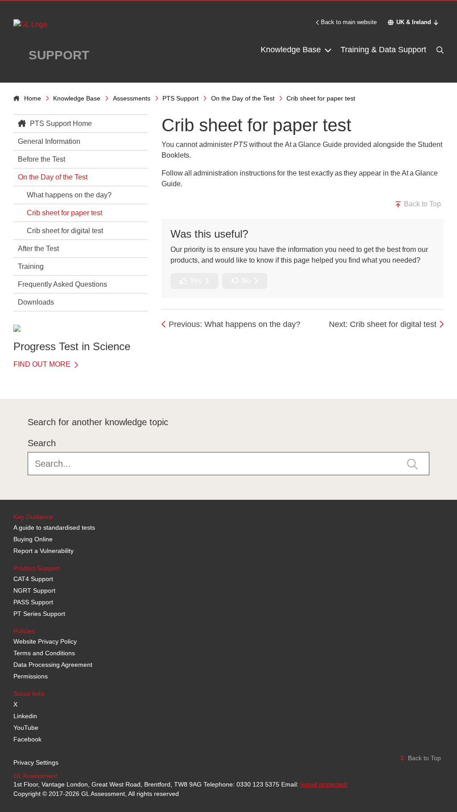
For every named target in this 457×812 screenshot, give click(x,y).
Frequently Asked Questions (62, 284)
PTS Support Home (60, 123)
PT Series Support (39, 613)
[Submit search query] (412, 463)
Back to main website (349, 22)
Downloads (36, 302)
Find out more (42, 364)
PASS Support (33, 602)
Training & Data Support (383, 49)
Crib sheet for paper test (64, 213)
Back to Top (421, 204)
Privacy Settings (35, 762)
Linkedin (25, 716)
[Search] (439, 49)
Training (31, 266)
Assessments (131, 98)
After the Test (38, 248)
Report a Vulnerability (43, 550)
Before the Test (41, 159)
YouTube (25, 727)
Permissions (30, 676)
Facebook (27, 739)
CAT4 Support (33, 578)
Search (42, 443)
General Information (49, 141)
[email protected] (324, 784)
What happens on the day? (69, 195)
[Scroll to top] (11, 379)
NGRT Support (34, 590)
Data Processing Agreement (52, 664)
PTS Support (180, 98)
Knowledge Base (292, 49)
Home (32, 98)
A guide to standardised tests (54, 527)
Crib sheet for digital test (65, 230)
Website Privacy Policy (45, 641)
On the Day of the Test (242, 98)
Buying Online (33, 539)
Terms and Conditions (44, 653)
